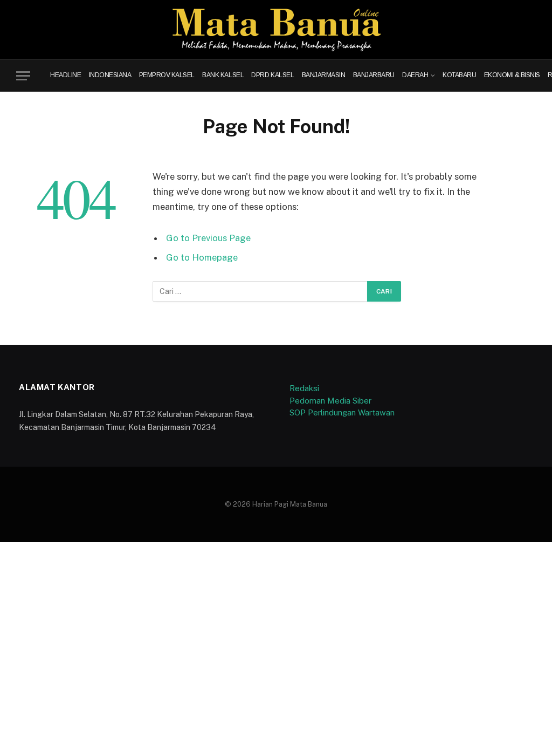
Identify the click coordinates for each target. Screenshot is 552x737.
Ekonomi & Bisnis (512, 75)
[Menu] (23, 76)
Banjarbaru (374, 75)
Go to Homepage (202, 257)
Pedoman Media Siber (330, 400)
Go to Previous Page (208, 238)
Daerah (415, 75)
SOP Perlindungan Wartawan (342, 412)
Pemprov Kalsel (167, 75)
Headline (65, 75)
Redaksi (304, 388)
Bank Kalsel (223, 75)
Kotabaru (459, 75)
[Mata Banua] (276, 29)
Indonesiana (110, 75)
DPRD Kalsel (272, 75)
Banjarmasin (324, 75)
